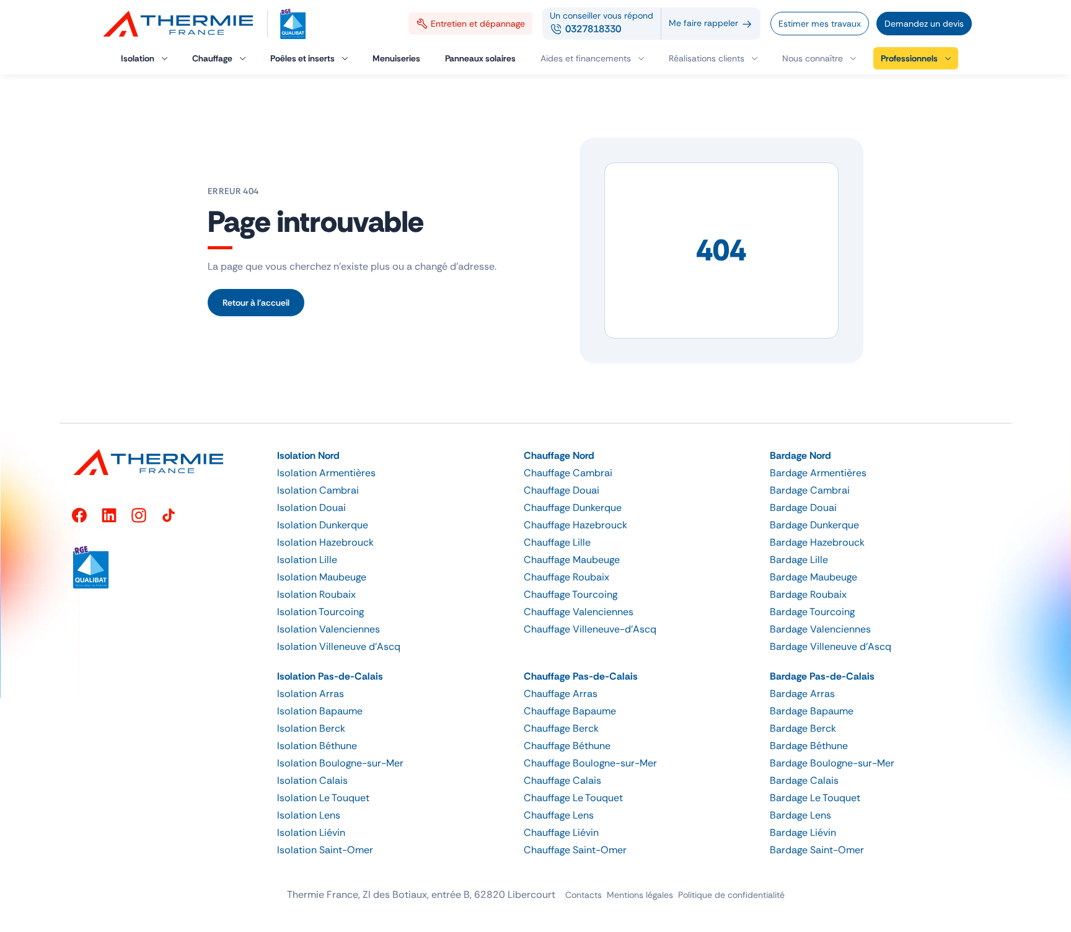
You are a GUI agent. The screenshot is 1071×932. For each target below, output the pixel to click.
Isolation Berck (311, 728)
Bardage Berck (803, 728)
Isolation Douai (311, 507)
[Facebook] (79, 515)
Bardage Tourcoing (812, 611)
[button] (819, 58)
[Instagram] (139, 515)
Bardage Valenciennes (820, 629)
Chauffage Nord (559, 455)
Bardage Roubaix (808, 594)
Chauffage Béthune (567, 745)
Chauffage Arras (560, 693)
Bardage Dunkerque (814, 524)
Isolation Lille (307, 559)
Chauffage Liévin (561, 832)
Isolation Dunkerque (322, 524)
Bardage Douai (803, 507)
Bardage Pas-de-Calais (822, 676)
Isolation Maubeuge (321, 577)
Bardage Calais (804, 780)
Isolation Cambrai (318, 490)
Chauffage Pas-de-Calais (581, 676)
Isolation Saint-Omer (325, 849)
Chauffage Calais (562, 780)
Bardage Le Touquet (815, 797)
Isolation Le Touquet (323, 797)
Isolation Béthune (317, 745)
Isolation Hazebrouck (325, 542)
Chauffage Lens (559, 815)
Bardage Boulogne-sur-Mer (832, 763)
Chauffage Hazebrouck (575, 524)
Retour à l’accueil (256, 302)
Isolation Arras (310, 693)
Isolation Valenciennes (328, 629)
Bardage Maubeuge (813, 577)
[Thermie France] (183, 23)
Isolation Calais (312, 780)
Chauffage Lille (557, 542)
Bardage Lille (799, 559)
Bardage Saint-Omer (817, 849)
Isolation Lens (308, 815)
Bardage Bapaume (811, 710)
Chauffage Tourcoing (570, 594)
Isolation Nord (308, 455)
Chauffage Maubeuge (572, 559)
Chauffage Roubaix (566, 577)
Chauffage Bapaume (570, 710)
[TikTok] (168, 515)
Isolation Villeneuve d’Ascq (338, 646)
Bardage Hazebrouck (817, 542)
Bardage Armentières (818, 472)
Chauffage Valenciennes (578, 611)
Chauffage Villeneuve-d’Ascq (590, 629)
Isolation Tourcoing (320, 611)
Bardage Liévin (803, 832)
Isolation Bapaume (320, 710)
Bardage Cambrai (810, 490)
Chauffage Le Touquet (573, 797)
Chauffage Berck (561, 728)
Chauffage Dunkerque (573, 507)
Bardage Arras (802, 693)
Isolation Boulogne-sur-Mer (340, 763)
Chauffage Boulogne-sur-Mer (590, 763)
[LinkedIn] (109, 515)
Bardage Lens (800, 815)
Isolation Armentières (326, 472)
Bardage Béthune (809, 745)
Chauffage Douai (561, 490)
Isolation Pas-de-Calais (330, 676)
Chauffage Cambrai (568, 472)
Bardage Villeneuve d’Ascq (830, 646)
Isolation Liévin (311, 832)
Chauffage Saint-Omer (575, 849)
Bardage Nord (800, 455)
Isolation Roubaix (316, 594)
